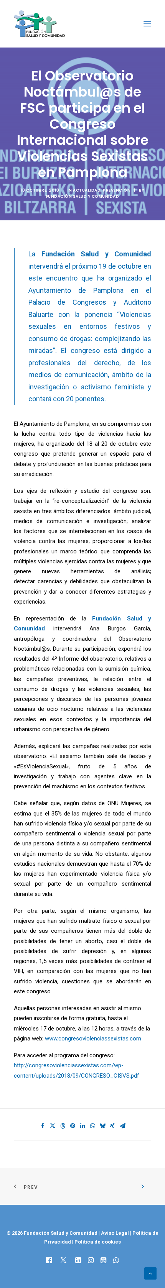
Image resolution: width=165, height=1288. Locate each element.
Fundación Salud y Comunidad (82, 196)
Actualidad (87, 190)
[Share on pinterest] (72, 1125)
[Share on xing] (112, 1125)
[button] (147, 24)
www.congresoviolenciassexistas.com (93, 1038)
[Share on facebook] (42, 1125)
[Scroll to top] (150, 1273)
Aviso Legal (115, 1233)
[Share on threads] (62, 1125)
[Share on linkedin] (82, 1125)
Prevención (116, 190)
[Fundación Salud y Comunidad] (39, 23)
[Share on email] (122, 1125)
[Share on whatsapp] (92, 1125)
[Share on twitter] (52, 1125)
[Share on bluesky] (102, 1125)
